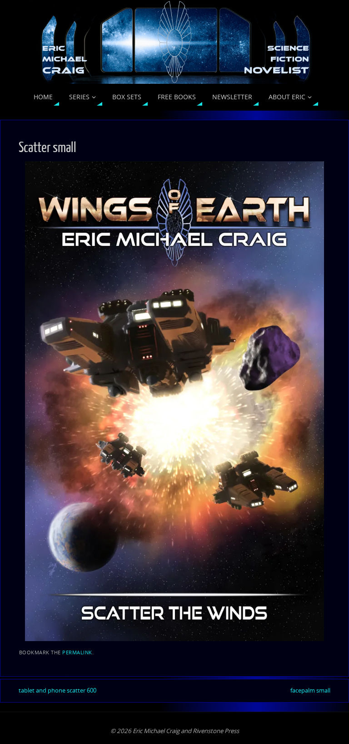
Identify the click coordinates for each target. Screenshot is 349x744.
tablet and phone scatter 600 (57, 690)
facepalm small (310, 690)
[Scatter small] (174, 401)
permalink (77, 652)
